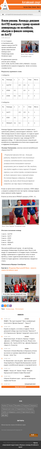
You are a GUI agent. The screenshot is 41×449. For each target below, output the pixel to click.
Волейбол (18, 405)
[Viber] (10, 306)
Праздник (30, 409)
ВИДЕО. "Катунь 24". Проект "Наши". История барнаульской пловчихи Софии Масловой (18, 372)
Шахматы (34, 405)
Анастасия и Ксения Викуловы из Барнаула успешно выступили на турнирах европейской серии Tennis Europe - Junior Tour (20, 353)
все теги (4, 415)
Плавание (26, 405)
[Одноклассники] (5, 306)
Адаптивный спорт (28, 412)
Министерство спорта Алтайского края (13, 425)
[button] (37, 276)
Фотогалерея (19, 309)
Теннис (10, 405)
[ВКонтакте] (2, 306)
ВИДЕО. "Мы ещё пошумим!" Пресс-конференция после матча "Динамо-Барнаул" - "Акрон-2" (19, 322)
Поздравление (20, 409)
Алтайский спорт (31, 2)
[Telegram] (8, 306)
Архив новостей (20, 387)
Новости (20, 314)
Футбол (4, 405)
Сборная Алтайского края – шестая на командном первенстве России (19, 379)
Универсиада (10, 309)
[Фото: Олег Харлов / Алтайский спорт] (20, 212)
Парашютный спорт (8, 409)
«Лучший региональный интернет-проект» (19, 14)
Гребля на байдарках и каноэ (11, 412)
